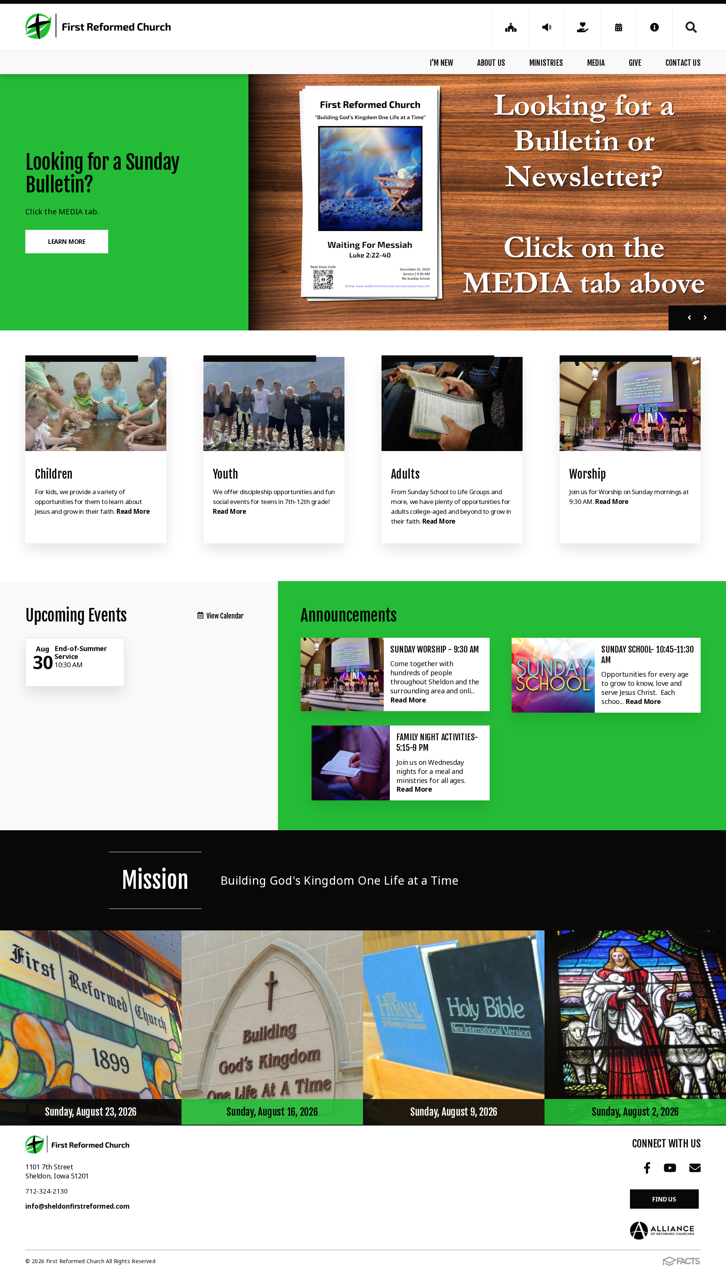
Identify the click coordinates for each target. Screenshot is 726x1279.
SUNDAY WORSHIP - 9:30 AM (434, 649)
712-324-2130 (46, 1191)
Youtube (670, 1168)
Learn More (66, 241)
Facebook (647, 1168)
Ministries (546, 63)
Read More (132, 511)
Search (687, 27)
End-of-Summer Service (80, 652)
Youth (226, 474)
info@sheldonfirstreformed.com (77, 1206)
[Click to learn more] (95, 404)
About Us (491, 63)
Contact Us (683, 63)
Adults (405, 474)
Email (695, 1168)
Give (635, 63)
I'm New (441, 63)
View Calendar (225, 616)
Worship (587, 474)
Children (54, 474)
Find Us (664, 1199)
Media (596, 63)
